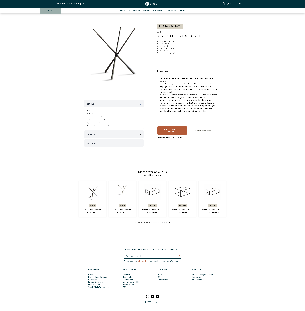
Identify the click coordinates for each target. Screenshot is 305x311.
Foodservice (163, 280)
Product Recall (94, 285)
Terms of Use (128, 285)
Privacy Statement (96, 282)
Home (90, 274)
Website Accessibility (131, 282)
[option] (114, 52)
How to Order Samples (97, 277)
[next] (169, 222)
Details (90, 104)
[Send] (179, 256)
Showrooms (73, 4)
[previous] (135, 222)
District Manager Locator (202, 274)
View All (61, 4)
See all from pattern (152, 175)
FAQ (124, 287)
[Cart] (223, 4)
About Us (126, 274)
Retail (160, 274)
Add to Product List (203, 130)
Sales (84, 4)
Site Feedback (198, 280)
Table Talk (127, 277)
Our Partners (128, 280)
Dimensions (92, 135)
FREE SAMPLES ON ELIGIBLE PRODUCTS (50, 10)
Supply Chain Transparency (99, 287)
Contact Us (196, 277)
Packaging (92, 144)
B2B (159, 277)
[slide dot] (139, 222)
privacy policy (143, 261)
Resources (92, 280)
